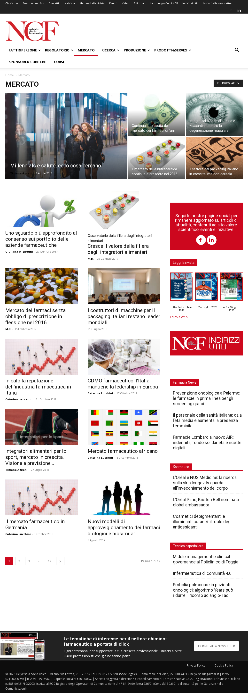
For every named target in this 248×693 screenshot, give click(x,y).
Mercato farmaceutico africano (123, 451)
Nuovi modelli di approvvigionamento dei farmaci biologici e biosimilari (124, 527)
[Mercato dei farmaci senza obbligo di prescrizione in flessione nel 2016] (41, 286)
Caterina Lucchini (100, 393)
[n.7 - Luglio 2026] (206, 287)
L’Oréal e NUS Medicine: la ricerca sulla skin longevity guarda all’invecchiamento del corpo (205, 483)
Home (9, 75)
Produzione (135, 50)
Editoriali (139, 3)
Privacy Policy (196, 665)
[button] (237, 50)
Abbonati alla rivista (92, 3)
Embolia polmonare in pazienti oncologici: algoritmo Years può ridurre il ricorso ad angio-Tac (203, 590)
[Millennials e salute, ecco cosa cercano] (66, 146)
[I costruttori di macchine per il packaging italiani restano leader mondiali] (124, 286)
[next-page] (60, 561)
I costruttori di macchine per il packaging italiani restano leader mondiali (124, 316)
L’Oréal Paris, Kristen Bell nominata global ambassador (206, 502)
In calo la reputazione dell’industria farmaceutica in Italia (38, 387)
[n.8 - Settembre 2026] (181, 287)
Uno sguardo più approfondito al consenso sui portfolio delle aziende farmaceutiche (41, 239)
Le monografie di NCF (164, 3)
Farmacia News (184, 382)
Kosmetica (181, 467)
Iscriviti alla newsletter (217, 3)
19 (49, 561)
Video (125, 3)
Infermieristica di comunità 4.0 (202, 573)
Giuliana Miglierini (19, 251)
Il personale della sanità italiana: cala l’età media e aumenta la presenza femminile (207, 420)
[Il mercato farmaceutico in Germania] (41, 497)
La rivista (69, 3)
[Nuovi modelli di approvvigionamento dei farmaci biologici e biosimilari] (124, 497)
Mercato (86, 50)
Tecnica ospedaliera (188, 546)
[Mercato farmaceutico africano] (124, 427)
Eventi (113, 3)
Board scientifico (33, 3)
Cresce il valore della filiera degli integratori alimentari (118, 249)
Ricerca (108, 50)
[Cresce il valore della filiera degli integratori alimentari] (124, 210)
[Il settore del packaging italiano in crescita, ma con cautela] (214, 158)
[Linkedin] (239, 10)
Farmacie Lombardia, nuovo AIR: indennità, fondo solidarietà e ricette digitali (207, 442)
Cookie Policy (224, 665)
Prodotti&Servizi (170, 50)
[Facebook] (231, 10)
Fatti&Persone (23, 50)
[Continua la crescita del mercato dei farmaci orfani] (156, 114)
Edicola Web (179, 317)
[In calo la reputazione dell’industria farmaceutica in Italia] (41, 357)
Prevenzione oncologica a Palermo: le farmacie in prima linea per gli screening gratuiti (206, 398)
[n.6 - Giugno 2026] (231, 287)
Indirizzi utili (190, 3)
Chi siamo (11, 3)
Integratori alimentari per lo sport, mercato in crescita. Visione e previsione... (35, 457)
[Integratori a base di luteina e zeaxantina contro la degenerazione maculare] (214, 114)
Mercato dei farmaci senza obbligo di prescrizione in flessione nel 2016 (35, 316)
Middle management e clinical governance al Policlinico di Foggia (205, 559)
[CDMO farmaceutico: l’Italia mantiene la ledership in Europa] (124, 357)
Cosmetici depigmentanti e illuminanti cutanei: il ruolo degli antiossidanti (202, 521)
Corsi (59, 61)
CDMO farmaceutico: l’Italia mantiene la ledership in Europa (123, 384)
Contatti (54, 3)
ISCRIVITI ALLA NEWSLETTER (216, 646)
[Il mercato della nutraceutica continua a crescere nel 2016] (156, 158)
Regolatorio (57, 50)
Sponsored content (28, 61)
